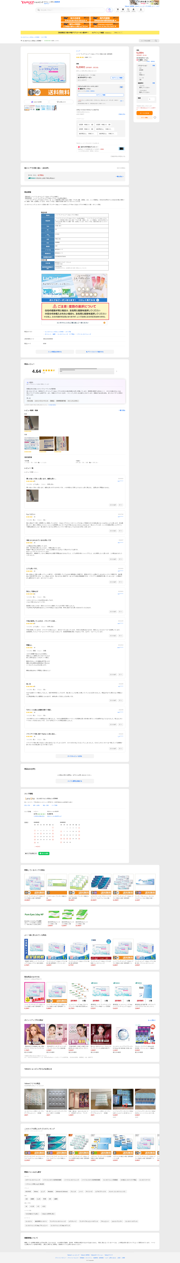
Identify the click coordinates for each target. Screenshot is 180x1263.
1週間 (55, 1199)
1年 (50, 1199)
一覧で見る (122, 410)
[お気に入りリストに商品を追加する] (154, 117)
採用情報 (101, 1257)
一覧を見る (119, 176)
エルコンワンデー (117, 1221)
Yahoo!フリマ (109, 1255)
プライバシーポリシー (60, 1257)
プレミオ (73, 1191)
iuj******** (120, 686)
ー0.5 (43, 1206)
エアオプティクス (100, 1191)
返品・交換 (46, 805)
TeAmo (36, 1191)
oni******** (120, 516)
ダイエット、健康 (50, 334)
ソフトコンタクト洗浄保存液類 (52, 1180)
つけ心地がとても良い (32, 1214)
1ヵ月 (38, 1199)
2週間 (32, 1199)
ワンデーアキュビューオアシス (89, 1221)
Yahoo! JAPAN (129, 6)
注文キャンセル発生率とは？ (54, 816)
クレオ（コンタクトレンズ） (117, 1191)
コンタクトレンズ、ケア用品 (65, 334)
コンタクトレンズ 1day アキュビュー (37, 1225)
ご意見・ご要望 (121, 1257)
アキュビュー (105, 1221)
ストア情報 (54, 805)
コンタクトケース (144, 1180)
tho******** (120, 542)
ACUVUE (28, 1191)
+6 (26, 1206)
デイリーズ (89, 1191)
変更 (154, 65)
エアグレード (72, 1221)
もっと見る (151, 1020)
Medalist (50, 1191)
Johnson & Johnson (62, 1191)
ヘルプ (157, 6)
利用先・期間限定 (90, 91)
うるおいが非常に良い (48, 1214)
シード (81, 1191)
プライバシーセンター (73, 1257)
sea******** (120, 623)
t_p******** (120, 736)
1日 (27, 1199)
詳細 (121, 100)
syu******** (120, 594)
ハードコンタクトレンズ (71, 1180)
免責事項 (95, 1257)
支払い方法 (27, 805)
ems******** (120, 647)
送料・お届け (36, 805)
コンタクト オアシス (131, 1221)
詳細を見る (122, 114)
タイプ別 (44, 37)
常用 (44, 1199)
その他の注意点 (52, 404)
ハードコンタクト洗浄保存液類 (91, 1180)
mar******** (120, 712)
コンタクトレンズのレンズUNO (30, 37)
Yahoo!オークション (97, 1255)
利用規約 (82, 1257)
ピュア (43, 1191)
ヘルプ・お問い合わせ (110, 1257)
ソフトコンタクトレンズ (83, 334)
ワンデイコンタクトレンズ (58, 1221)
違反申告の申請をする (118, 156)
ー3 (38, 1206)
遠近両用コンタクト (41, 1221)
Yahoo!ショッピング (73, 1255)
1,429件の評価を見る (39, 816)
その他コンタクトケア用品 (128, 1180)
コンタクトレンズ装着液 (110, 1180)
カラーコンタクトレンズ (33, 1180)
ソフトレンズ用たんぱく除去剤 (35, 1184)
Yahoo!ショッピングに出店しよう (145, 6)
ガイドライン (89, 1257)
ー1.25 (32, 1206)
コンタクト (29, 1221)
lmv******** (120, 481)
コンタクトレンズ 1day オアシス (60, 1225)
